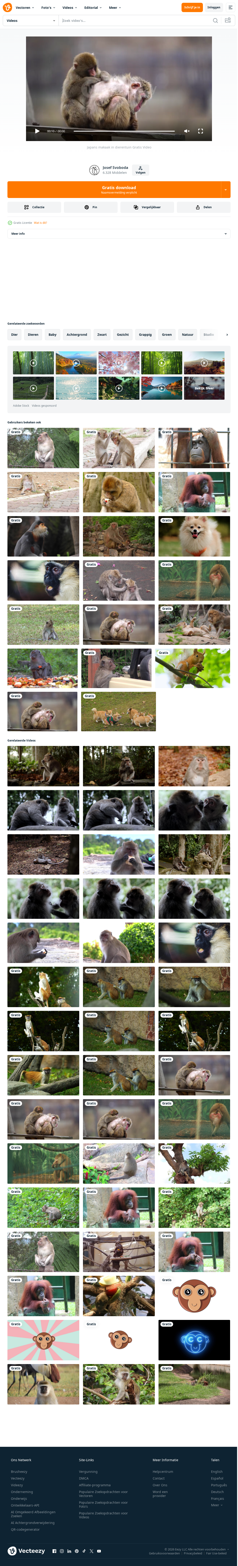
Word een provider (157, 1494)
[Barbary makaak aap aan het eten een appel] (119, 492)
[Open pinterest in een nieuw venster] (77, 1551)
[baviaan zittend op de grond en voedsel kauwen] (43, 1163)
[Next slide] (219, 334)
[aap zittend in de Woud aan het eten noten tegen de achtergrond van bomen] (43, 766)
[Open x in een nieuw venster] (91, 1551)
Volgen (139, 173)
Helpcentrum (160, 1471)
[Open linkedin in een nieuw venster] (69, 1551)
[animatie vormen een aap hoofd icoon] (194, 1296)
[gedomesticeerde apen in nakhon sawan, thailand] (43, 492)
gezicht (123, 334)
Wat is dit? (40, 223)
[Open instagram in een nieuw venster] (62, 1551)
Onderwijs (18, 1498)
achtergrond (77, 334)
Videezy (16, 1485)
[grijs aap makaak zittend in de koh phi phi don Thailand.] (119, 943)
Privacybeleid (189, 1553)
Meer (113, 7)
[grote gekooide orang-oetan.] (194, 448)
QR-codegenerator (24, 1529)
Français (214, 1498)
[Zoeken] (212, 20)
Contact (156, 1478)
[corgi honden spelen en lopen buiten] (118, 711)
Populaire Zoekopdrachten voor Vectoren (101, 1494)
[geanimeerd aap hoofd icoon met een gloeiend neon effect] (194, 1340)
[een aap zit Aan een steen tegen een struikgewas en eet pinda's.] (119, 766)
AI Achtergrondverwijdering (32, 1522)
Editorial (91, 7)
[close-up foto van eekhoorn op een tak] (192, 668)
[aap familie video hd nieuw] (119, 536)
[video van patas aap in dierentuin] (43, 987)
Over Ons (157, 1485)
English (214, 1471)
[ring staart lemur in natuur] (194, 1384)
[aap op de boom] (43, 1207)
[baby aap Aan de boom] (194, 1207)
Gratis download (117, 190)
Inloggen (210, 7)
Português (216, 1485)
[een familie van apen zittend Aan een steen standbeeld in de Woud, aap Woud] (194, 854)
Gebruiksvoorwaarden (160, 1553)
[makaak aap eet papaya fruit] (42, 668)
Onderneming (21, 1492)
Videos (68, 7)
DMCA (82, 1478)
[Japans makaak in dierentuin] (119, 624)
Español (214, 1478)
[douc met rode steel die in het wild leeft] (43, 536)
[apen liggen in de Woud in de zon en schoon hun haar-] (194, 810)
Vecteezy (17, 1478)
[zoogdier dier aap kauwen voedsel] (43, 580)
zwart (102, 334)
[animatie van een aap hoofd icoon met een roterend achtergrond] (43, 1340)
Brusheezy (18, 1471)
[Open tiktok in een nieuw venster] (84, 1551)
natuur (187, 334)
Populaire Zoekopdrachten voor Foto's (101, 1504)
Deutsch (214, 1492)
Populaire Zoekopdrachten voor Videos (101, 1515)
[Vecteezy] (7, 7)
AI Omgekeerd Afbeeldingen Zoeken (27, 1514)
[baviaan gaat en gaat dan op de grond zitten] (194, 580)
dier (14, 334)
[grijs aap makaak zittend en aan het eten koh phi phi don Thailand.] (43, 943)
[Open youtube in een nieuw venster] (99, 1551)
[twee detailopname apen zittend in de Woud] (43, 810)
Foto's (46, 7)
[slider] (122, 131)
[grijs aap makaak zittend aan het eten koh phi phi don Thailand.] (119, 854)
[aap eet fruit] (119, 1296)
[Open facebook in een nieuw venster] (54, 1551)
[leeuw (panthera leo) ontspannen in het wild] (194, 624)
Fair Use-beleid (213, 1553)
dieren (33, 334)
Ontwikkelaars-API (24, 1505)
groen (167, 334)
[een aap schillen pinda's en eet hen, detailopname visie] (194, 766)
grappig (145, 334)
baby (52, 334)
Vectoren (23, 7)
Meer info (18, 234)
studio (209, 334)
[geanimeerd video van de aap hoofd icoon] (119, 1340)
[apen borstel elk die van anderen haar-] (43, 898)
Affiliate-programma (93, 1485)
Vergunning (86, 1471)
